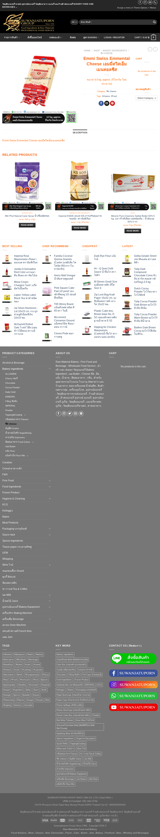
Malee (5, 516)
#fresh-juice (25, 680)
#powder (26, 695)
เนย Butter (10, 446)
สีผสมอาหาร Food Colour (17, 442)
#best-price (8, 659)
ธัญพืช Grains (12, 428)
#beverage (33, 659)
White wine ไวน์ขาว (65, 748)
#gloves (44, 680)
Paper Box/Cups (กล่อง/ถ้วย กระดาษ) (73, 695)
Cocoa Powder (12, 387)
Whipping (7, 558)
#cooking (26, 670)
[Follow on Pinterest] (81, 413)
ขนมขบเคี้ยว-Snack (13, 570)
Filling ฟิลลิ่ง (11, 401)
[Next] (157, 199)
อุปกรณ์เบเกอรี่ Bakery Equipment (21, 607)
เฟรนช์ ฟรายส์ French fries (17, 631)
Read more (27, 225)
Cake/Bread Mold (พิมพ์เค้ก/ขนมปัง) (72, 659)
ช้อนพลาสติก (9, 583)
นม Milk (6, 595)
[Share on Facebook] (101, 103)
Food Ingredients (11, 486)
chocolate (28, 705)
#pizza (16, 695)
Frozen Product (10, 492)
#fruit (35, 680)
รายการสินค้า (11, 37)
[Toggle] (50, 369)
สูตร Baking (90, 37)
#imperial (45, 685)
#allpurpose (19, 654)
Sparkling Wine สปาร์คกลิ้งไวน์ (70, 733)
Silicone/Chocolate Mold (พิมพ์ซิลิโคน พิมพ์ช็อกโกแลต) (75, 727)
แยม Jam (7, 637)
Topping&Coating (13, 415)
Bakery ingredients (115, 50)
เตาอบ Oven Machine (14, 625)
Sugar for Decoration (85, 738)
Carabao (7, 462)
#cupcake (37, 670)
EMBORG (10, 396)
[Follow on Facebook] (140, 2)
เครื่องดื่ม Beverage (13, 619)
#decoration (8, 675)
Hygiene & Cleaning (13, 498)
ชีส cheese (107, 53)
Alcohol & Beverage (13, 362)
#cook (16, 670)
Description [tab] (80, 132)
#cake (27, 664)
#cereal (36, 664)
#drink (19, 675)
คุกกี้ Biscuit (8, 576)
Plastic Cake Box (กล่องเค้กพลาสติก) (73, 715)
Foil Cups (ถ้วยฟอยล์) (92, 675)
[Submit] (154, 22)
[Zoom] (6, 120)
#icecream (33, 685)
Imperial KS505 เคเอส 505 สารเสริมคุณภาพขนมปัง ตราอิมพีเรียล (80, 217)
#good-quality (9, 685)
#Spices (20, 700)
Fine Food (8, 480)
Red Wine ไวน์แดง (65, 720)
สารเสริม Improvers (15, 437)
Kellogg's (7, 510)
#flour (5, 680)
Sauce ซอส (8, 534)
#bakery (39, 654)
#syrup (39, 700)
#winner (17, 705)
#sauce (36, 695)
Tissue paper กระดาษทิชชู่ (17, 546)
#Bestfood (20, 659)
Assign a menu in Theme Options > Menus (136, 8)
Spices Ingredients (12, 540)
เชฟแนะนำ (54, 37)
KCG (5, 504)
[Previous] (2, 199)
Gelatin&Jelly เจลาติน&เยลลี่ (69, 685)
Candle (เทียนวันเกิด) (66, 670)
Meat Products (10, 522)
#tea (47, 700)
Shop (97, 50)
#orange (6, 695)
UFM (5, 552)
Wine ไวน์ (7, 564)
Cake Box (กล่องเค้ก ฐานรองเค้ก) (71, 664)
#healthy (22, 685)
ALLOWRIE (11, 374)
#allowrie (7, 654)
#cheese (106, 96)
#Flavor (45, 675)
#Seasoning (8, 700)
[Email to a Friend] (106, 103)
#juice (36, 690)
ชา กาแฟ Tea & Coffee (14, 589)
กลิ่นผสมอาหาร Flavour (16, 419)
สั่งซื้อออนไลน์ (35, 37)
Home (87, 50)
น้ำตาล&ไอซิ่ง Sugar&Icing (18, 433)
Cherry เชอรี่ (11, 378)
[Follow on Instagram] (145, 2)
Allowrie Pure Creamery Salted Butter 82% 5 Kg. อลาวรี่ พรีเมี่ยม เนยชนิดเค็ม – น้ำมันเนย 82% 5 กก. (133, 219)
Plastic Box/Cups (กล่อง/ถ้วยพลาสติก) (73, 710)
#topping (7, 705)
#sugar (30, 700)
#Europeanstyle (32, 675)
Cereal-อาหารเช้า (12, 468)
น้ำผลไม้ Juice (10, 601)
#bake (30, 654)
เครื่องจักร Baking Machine (17, 613)
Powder (9, 410)
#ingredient (18, 690)
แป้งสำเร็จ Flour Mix (15, 455)
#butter (19, 664)
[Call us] (155, 2)
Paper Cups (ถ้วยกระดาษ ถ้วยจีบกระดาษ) (75, 700)
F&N (5, 474)
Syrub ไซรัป (62, 743)
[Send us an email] (150, 2)
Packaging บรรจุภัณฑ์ (14, 528)
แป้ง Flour (10, 451)
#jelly (28, 690)
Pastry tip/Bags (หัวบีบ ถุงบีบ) (70, 705)
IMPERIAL (10, 405)
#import (6, 690)
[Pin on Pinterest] (112, 103)
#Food (114, 96)
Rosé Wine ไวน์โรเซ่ (85, 720)
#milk (44, 690)
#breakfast (8, 664)
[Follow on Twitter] (69, 413)
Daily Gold (10, 392)
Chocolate (10, 383)
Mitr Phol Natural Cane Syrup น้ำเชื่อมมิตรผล (27, 216)
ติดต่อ (73, 37)
